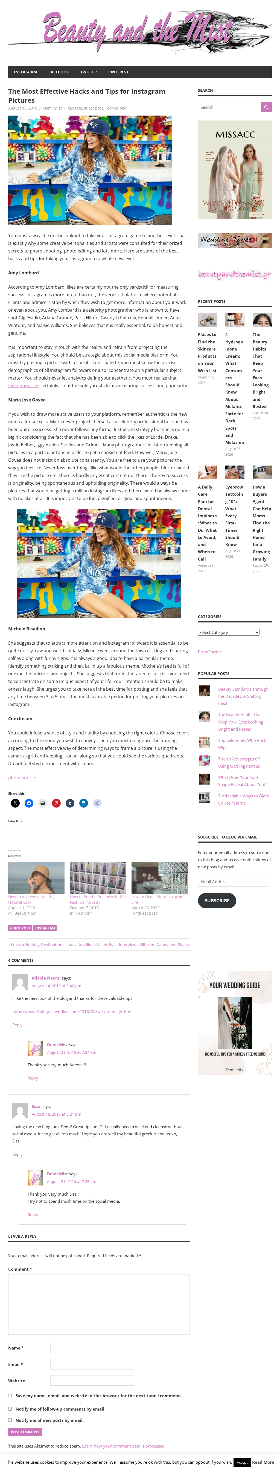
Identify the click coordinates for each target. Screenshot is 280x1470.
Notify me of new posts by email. (50, 1420)
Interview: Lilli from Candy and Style (153, 944)
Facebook (58, 71)
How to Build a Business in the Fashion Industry (98, 899)
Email (15, 1364)
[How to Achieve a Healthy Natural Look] (36, 878)
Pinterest (118, 71)
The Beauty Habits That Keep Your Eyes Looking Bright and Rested (261, 370)
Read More (263, 1462)
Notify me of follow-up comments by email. (61, 1409)
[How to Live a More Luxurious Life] (160, 878)
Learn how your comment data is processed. (124, 1446)
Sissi (36, 1106)
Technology (115, 108)
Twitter (88, 71)
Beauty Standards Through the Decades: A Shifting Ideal (243, 696)
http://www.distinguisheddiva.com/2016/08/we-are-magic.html (72, 1011)
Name (16, 1348)
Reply (17, 1024)
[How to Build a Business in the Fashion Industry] (98, 878)
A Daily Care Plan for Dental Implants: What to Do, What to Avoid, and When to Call (207, 523)
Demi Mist (52, 108)
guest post (93, 108)
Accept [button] (242, 1462)
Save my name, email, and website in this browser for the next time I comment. (98, 1395)
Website (16, 1380)
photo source (22, 778)
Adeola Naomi (46, 978)
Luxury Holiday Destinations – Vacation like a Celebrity (62, 944)
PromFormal (210, 651)
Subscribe (217, 900)
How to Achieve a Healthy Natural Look (31, 899)
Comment (20, 1269)
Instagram (25, 71)
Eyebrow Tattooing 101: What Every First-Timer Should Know (234, 515)
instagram (45, 928)
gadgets (75, 108)
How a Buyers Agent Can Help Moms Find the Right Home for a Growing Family (262, 523)
